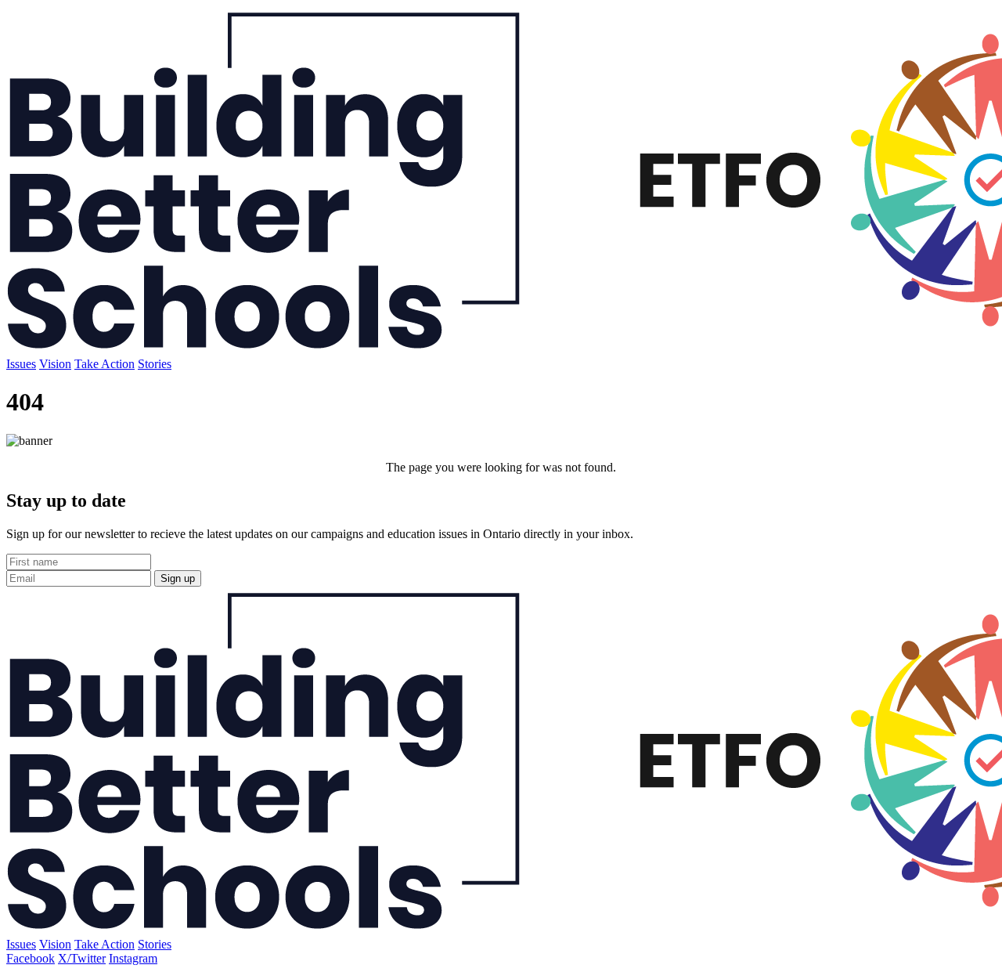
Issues (21, 363)
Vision (55, 363)
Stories (154, 363)
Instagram (133, 958)
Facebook (30, 958)
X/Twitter (82, 958)
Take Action (104, 363)
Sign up (177, 578)
